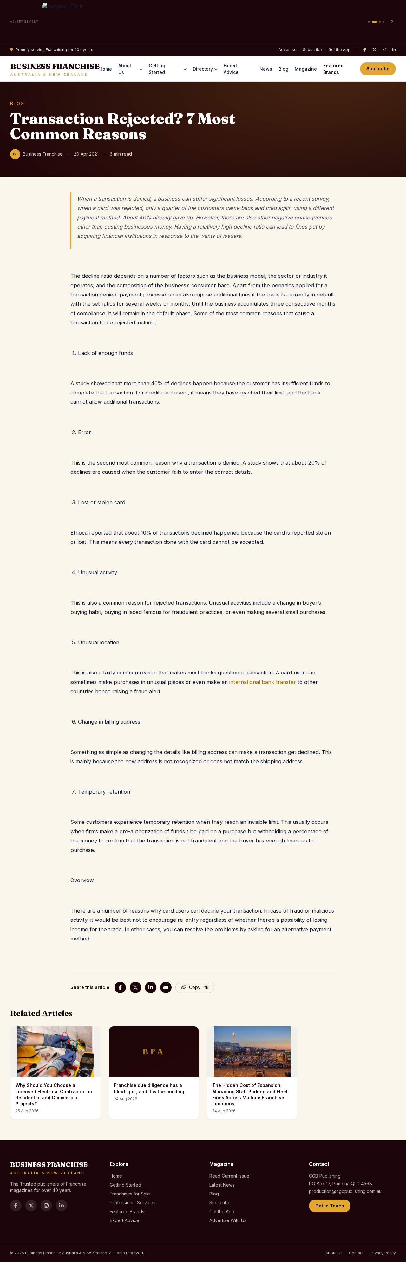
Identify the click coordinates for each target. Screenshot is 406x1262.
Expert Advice (231, 69)
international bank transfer (262, 682)
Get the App (339, 49)
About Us (124, 69)
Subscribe (312, 49)
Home (105, 69)
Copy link (199, 987)
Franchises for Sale (130, 1193)
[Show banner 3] (380, 22)
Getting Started (157, 69)
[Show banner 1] (369, 22)
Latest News (222, 1184)
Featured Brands (333, 69)
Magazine (306, 69)
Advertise (287, 49)
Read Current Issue (229, 1176)
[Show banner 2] (374, 22)
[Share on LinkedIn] (150, 987)
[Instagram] (384, 49)
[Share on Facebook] (120, 987)
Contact (356, 1253)
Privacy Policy (383, 1253)
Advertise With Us (227, 1220)
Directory (203, 69)
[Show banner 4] (383, 22)
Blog (283, 69)
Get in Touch (329, 1205)
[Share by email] (166, 987)
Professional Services (132, 1202)
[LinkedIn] (394, 49)
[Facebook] (364, 49)
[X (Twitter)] (374, 49)
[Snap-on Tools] (203, 22)
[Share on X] (135, 987)
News (265, 69)
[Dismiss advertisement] (392, 21)
